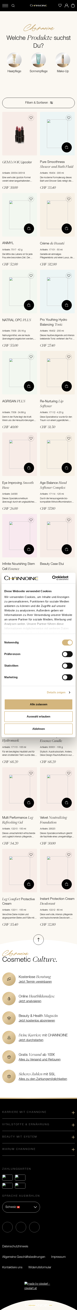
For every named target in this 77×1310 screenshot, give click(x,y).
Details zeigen (56, 692)
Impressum (58, 1257)
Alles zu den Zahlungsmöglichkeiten (43, 1079)
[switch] (67, 654)
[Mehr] (67, 147)
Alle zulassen (38, 704)
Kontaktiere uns (12, 1267)
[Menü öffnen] (5, 6)
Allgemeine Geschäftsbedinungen (23, 1257)
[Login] (66, 5)
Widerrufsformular (39, 1267)
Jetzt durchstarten (31, 1040)
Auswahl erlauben (38, 716)
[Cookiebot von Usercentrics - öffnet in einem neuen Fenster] (56, 578)
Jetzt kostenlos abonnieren (37, 1020)
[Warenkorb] (73, 5)
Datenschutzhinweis (15, 1246)
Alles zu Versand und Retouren (40, 1059)
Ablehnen (38, 728)
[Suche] (13, 5)
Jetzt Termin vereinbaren (35, 981)
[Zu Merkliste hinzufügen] (31, 118)
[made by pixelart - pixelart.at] (38, 1286)
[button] (38, 103)
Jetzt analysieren (30, 1001)
